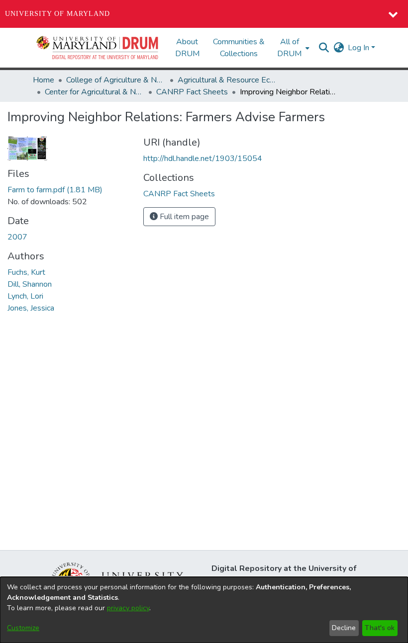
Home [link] (43, 80)
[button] (98, 47)
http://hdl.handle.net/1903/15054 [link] (202, 158)
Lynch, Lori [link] (25, 296)
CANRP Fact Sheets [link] (192, 91)
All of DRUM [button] (289, 47)
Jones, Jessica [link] (30, 308)
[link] (54, 189)
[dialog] (204, 610)
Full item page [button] (183, 216)
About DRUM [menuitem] (187, 47)
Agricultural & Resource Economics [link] (227, 80)
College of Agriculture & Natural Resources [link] (116, 80)
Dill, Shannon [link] (29, 284)
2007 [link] (17, 237)
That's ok (380, 628)
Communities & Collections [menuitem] (239, 47)
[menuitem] (292, 48)
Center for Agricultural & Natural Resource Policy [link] (94, 91)
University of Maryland (57, 13)
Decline (344, 628)
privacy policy (128, 608)
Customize (23, 628)
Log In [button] (359, 47)
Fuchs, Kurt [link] (26, 272)
